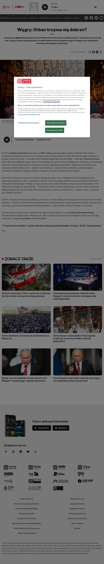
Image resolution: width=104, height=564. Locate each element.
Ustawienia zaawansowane (28, 123)
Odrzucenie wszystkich (56, 123)
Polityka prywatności (51, 102)
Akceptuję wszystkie (55, 130)
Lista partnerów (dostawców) (29, 115)
